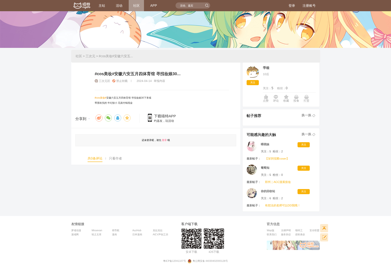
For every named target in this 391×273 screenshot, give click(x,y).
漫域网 (75, 234)
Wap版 (270, 230)
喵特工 (299, 230)
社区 (136, 5)
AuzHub (136, 230)
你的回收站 (268, 191)
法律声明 (286, 230)
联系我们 (272, 234)
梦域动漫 (76, 230)
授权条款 (300, 234)
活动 (119, 5)
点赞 (266, 100)
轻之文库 (96, 234)
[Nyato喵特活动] (82, 6)
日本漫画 (137, 234)
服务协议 (286, 234)
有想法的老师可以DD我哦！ (282, 205)
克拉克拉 (158, 230)
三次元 (90, 56)
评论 (276, 100)
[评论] (324, 237)
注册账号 (309, 5)
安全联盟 (314, 230)
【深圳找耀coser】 (277, 158)
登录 (292, 5)
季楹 (266, 67)
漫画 (114, 234)
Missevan (97, 230)
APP (153, 5)
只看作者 (115, 158)
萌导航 (115, 230)
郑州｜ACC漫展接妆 (278, 182)
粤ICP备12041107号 (174, 261)
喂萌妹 (265, 144)
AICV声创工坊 (160, 234)
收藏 (286, 100)
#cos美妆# (100, 97)
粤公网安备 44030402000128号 (210, 261)
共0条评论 (95, 158)
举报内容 (159, 81)
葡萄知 (265, 167)
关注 (252, 82)
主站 (102, 5)
